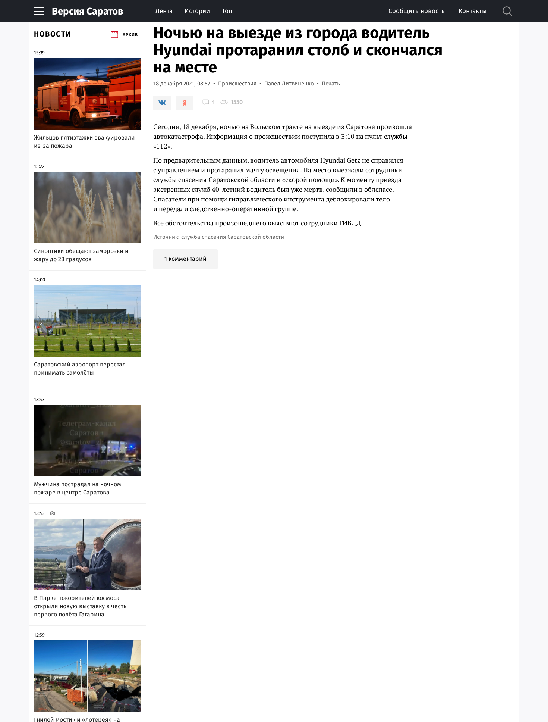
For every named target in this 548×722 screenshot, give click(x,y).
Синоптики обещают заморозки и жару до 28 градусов (81, 255)
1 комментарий (185, 258)
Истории (197, 11)
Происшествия (237, 83)
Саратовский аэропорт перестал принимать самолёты (80, 368)
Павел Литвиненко (289, 83)
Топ (227, 11)
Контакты (472, 11)
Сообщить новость (416, 11)
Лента (164, 11)
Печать (331, 83)
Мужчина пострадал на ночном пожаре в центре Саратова (77, 488)
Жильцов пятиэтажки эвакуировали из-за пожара (84, 141)
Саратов (87, 11)
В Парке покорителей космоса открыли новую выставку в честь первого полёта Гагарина (80, 606)
